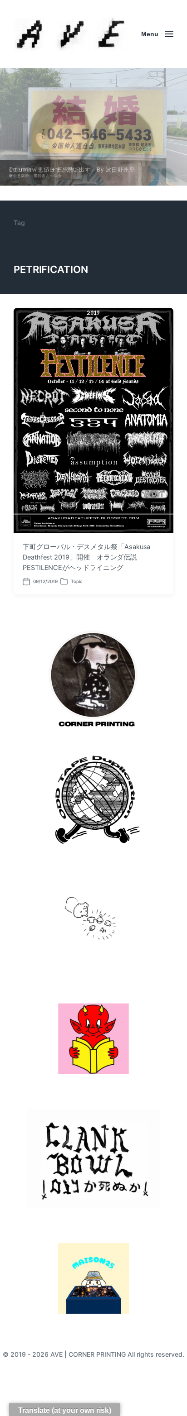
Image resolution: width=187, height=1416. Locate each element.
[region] (93, 127)
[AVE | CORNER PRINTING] (71, 34)
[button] (93, 127)
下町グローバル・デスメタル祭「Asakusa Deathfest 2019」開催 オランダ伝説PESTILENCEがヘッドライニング (86, 557)
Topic (77, 581)
